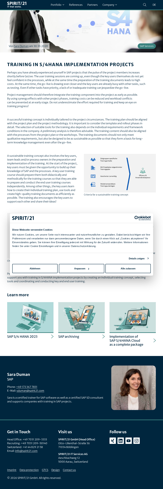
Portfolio (56, 4)
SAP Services (147, 46)
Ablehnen (35, 268)
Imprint (11, 470)
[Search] (145, 5)
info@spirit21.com (26, 450)
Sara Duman (21, 46)
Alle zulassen (128, 268)
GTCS (45, 470)
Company (108, 4)
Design (55, 470)
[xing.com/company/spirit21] (113, 441)
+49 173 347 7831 (26, 386)
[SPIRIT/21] (16, 5)
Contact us (69, 470)
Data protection (29, 470)
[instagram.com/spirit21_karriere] (136, 441)
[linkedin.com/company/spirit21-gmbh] (120, 441)
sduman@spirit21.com (30, 390)
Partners (92, 4)
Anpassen (79, 268)
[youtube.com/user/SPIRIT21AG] (128, 441)
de (154, 4)
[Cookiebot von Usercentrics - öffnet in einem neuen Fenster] (137, 218)
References (76, 4)
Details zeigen (137, 258)
